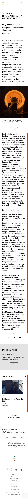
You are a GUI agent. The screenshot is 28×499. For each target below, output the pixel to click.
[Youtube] (16, 469)
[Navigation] (21, 2)
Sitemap (14, 475)
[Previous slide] (11, 128)
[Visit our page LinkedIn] (20, 337)
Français (14, 480)
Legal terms (14, 484)
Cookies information (14, 489)
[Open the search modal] (24, 2)
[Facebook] (7, 469)
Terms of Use (14, 488)
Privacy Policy (14, 486)
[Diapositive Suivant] (25, 376)
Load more (14, 364)
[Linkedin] (21, 469)
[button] (8, 337)
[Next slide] (17, 128)
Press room (14, 478)
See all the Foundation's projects (14, 416)
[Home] (3, 2)
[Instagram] (12, 469)
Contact (14, 476)
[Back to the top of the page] (14, 458)
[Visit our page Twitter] (14, 337)
